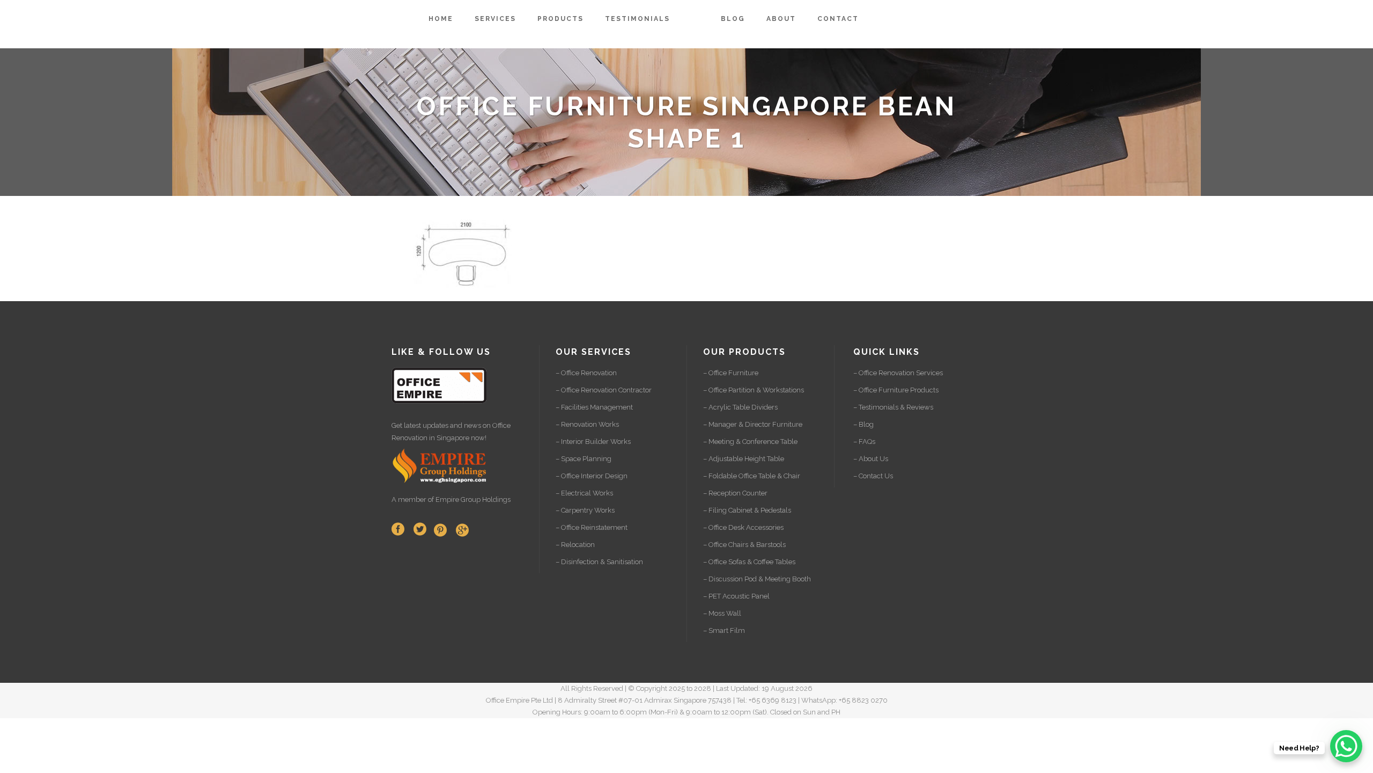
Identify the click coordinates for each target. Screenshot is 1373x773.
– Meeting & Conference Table (750, 441)
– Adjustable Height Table (743, 459)
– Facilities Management (594, 407)
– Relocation (575, 545)
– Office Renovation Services (898, 373)
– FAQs (864, 441)
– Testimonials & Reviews (893, 407)
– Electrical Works (584, 493)
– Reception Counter (735, 493)
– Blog (863, 424)
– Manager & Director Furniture (752, 424)
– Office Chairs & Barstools (744, 545)
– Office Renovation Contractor (604, 390)
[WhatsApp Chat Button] (1346, 746)
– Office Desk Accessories (743, 527)
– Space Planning (583, 459)
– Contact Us (873, 476)
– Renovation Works (587, 424)
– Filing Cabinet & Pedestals (747, 510)
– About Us (870, 459)
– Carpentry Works (585, 510)
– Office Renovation (586, 373)
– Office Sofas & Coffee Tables (749, 562)
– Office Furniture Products (896, 390)
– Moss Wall (722, 613)
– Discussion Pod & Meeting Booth (757, 579)
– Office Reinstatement (592, 527)
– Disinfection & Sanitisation (599, 562)
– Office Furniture (730, 373)
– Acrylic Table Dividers (740, 407)
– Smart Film (724, 630)
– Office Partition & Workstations (753, 390)
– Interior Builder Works (593, 441)
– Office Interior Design (592, 476)
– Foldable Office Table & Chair (751, 476)
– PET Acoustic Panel (736, 596)
